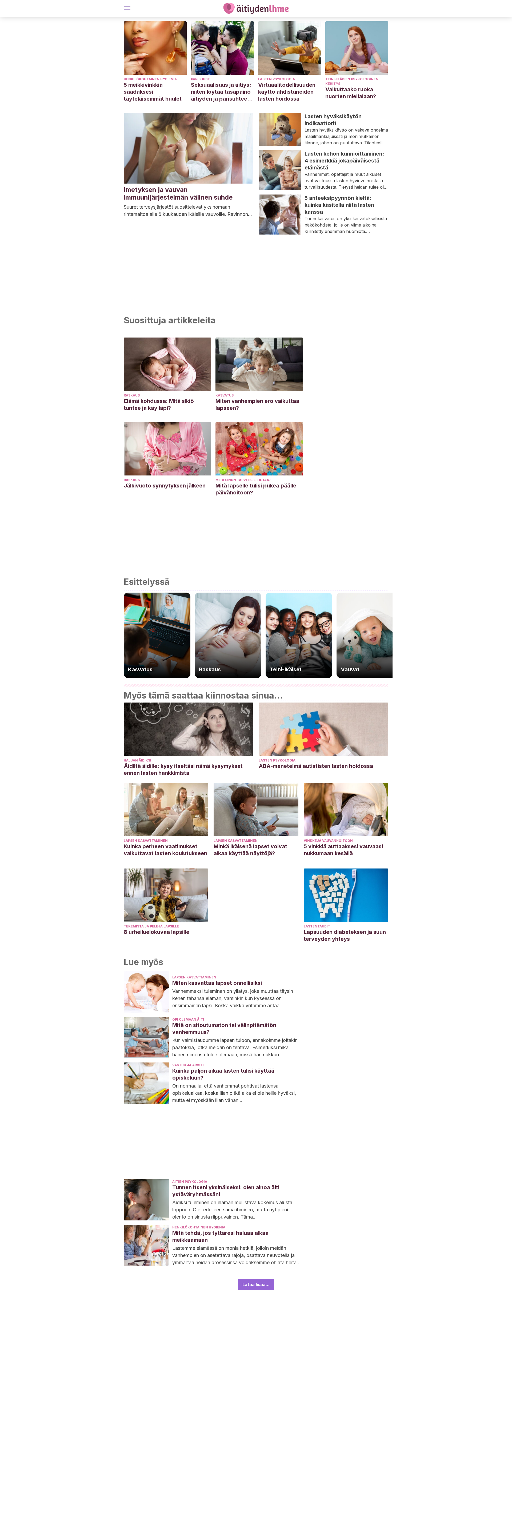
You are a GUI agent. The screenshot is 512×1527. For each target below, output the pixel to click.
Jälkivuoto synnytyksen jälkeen (165, 485)
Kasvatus (224, 395)
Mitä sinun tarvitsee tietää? (243, 480)
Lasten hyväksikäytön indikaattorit (333, 119)
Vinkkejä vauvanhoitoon (328, 841)
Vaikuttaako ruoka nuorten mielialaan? (350, 93)
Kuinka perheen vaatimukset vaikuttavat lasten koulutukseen (165, 849)
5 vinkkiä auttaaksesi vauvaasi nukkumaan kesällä (343, 849)
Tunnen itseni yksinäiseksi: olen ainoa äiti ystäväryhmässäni (225, 1190)
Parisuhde (200, 79)
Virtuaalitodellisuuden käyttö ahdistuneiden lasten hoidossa (286, 92)
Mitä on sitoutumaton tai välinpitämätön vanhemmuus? (224, 1028)
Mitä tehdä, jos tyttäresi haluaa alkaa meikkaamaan (220, 1236)
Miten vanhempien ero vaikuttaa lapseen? (257, 404)
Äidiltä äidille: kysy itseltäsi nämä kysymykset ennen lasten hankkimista (183, 769)
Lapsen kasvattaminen (146, 841)
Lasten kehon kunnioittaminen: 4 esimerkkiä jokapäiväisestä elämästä (344, 160)
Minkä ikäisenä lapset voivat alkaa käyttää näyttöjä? (250, 849)
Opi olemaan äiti (188, 1019)
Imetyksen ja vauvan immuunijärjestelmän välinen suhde (178, 193)
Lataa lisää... (256, 1284)
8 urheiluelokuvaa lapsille (156, 932)
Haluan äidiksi (137, 760)
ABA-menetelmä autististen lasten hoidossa (316, 766)
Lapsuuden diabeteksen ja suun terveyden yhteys (345, 935)
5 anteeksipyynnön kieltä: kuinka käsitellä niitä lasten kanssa (339, 205)
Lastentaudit (317, 926)
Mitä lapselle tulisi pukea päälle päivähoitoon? (255, 489)
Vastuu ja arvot (188, 1065)
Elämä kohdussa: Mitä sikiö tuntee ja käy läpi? (159, 404)
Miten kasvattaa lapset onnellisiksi (217, 983)
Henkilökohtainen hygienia (150, 79)
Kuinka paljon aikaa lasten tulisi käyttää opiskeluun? (223, 1074)
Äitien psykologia (189, 1182)
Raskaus (132, 395)
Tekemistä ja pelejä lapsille (151, 926)
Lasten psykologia (276, 79)
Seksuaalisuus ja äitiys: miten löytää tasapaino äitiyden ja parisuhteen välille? (221, 92)
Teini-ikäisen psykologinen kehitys (351, 81)
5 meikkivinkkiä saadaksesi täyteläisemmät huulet (153, 92)
